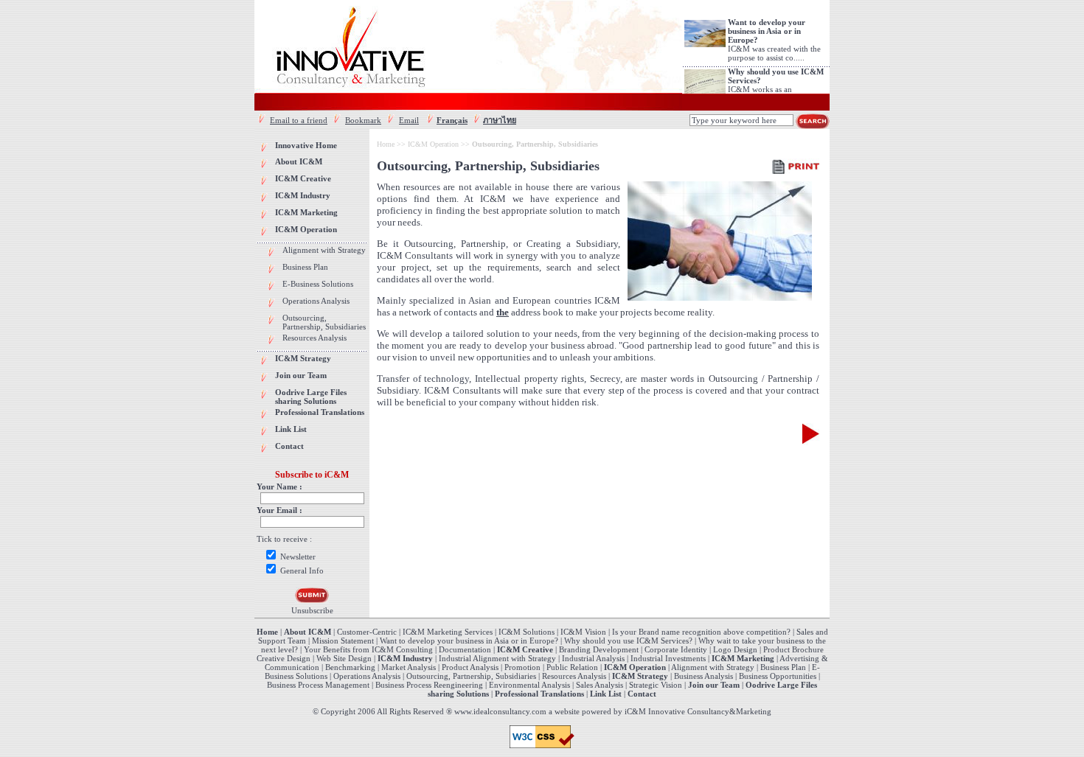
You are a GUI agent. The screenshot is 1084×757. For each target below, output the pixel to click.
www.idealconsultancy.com (500, 711)
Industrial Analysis (593, 658)
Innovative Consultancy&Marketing (709, 711)
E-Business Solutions (317, 283)
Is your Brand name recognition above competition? (701, 631)
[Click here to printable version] (795, 166)
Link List (606, 693)
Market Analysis (408, 667)
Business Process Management (318, 684)
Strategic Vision (655, 684)
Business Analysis (703, 675)
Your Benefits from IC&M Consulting (369, 649)
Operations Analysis (316, 300)
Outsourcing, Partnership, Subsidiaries (324, 322)
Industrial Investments (668, 658)
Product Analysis (470, 667)
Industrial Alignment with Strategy (497, 658)
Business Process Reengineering (429, 684)
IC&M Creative (525, 649)
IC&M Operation (433, 144)
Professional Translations (539, 693)
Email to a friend (298, 120)
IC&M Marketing (743, 658)
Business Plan (305, 266)
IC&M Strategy (640, 675)
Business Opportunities (777, 675)
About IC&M (307, 631)
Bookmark (363, 120)
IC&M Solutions (526, 631)
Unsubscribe (312, 610)
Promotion (522, 667)
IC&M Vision (583, 631)
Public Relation (572, 667)
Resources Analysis (314, 337)
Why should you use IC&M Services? (628, 640)
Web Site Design (344, 658)
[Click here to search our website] (813, 121)
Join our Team (714, 684)
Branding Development (599, 649)
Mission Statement (343, 640)
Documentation (465, 649)
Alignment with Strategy (324, 249)
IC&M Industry (405, 658)
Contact (642, 693)
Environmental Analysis (529, 684)
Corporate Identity (676, 649)
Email (409, 120)
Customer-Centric (367, 631)
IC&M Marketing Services (448, 631)
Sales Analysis (599, 684)
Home (386, 144)
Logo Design (735, 649)
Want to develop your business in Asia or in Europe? (469, 640)
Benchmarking (350, 667)
